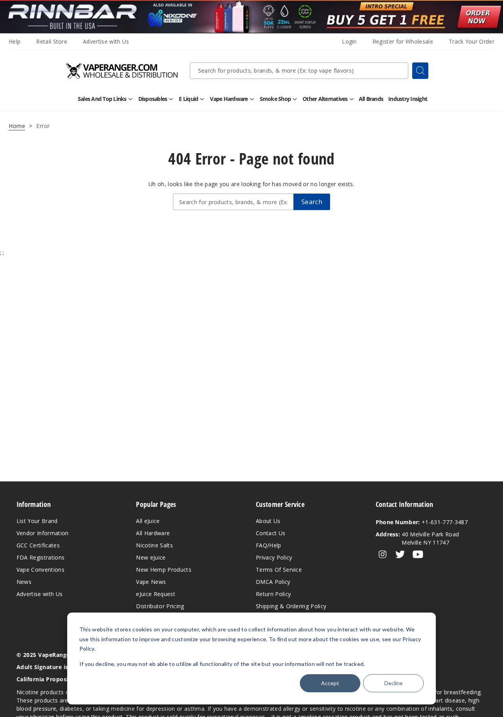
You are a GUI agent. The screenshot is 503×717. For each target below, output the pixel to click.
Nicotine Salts (154, 545)
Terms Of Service (279, 569)
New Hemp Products (163, 569)
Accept (330, 683)
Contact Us (270, 533)
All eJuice (148, 521)
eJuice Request (155, 594)
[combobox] (299, 70)
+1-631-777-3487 (422, 522)
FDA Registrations (40, 557)
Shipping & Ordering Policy (291, 606)
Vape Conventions (40, 569)
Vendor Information (43, 533)
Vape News (151, 581)
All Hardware (153, 533)
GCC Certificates (38, 545)
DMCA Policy (273, 581)
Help (14, 41)
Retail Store (51, 41)
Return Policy (273, 594)
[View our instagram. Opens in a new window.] (382, 554)
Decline (393, 683)
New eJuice (150, 557)
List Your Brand (37, 521)
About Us (268, 521)
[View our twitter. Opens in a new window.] (400, 554)
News (24, 581)
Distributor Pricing (160, 606)
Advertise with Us (106, 41)
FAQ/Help (268, 545)
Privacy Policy (274, 557)
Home (17, 126)
